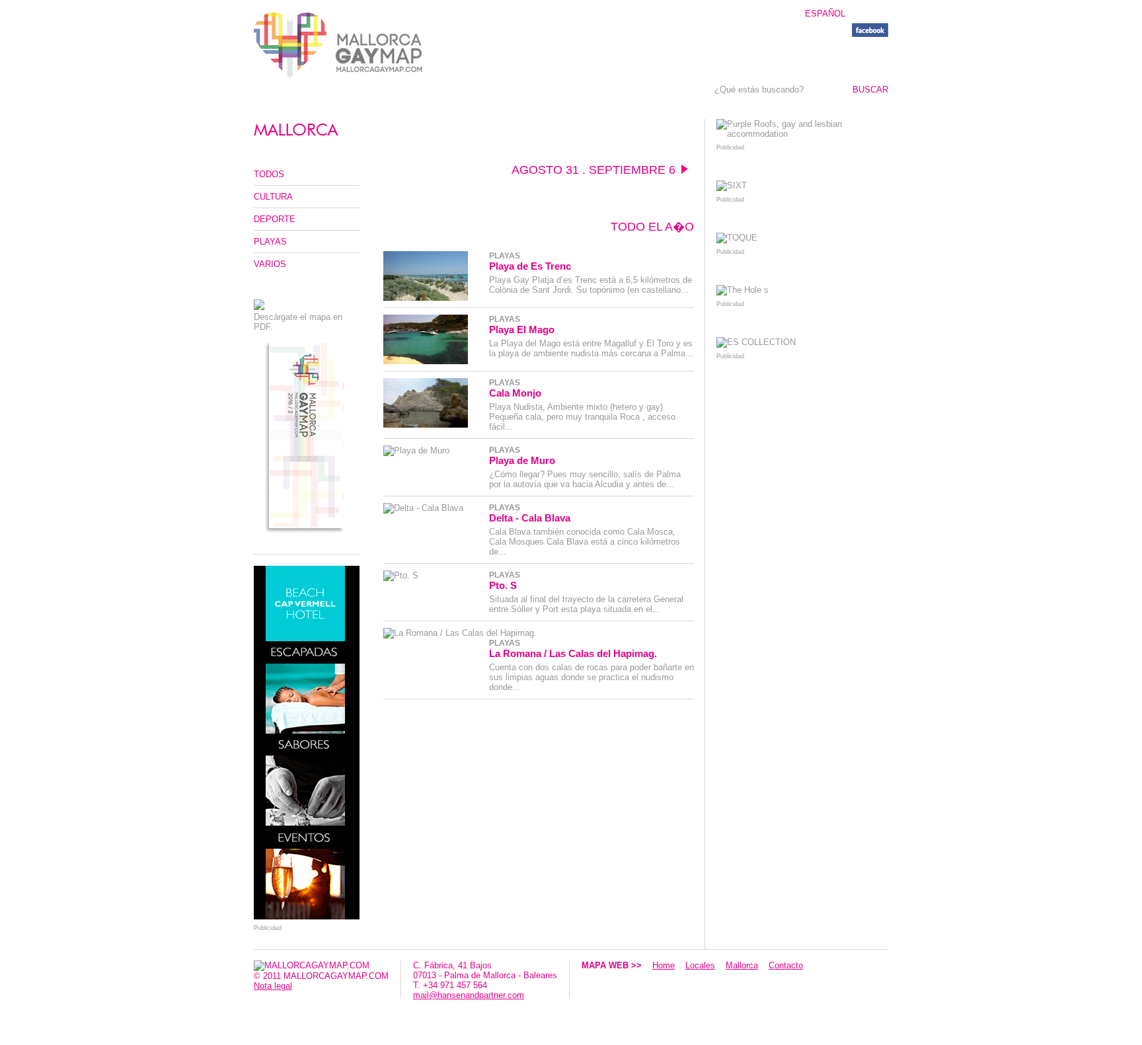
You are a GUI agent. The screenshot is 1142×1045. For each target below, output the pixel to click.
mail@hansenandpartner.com (468, 995)
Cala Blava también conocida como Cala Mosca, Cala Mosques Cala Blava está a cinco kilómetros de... (584, 542)
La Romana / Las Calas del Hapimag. (573, 653)
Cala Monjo (515, 393)
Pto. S (503, 585)
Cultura (273, 197)
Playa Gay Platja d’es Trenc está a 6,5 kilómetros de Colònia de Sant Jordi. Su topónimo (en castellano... (590, 285)
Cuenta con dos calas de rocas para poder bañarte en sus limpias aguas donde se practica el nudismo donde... (591, 677)
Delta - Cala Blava (529, 517)
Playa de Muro (522, 460)
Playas (270, 242)
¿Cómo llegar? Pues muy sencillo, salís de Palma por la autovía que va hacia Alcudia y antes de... (585, 479)
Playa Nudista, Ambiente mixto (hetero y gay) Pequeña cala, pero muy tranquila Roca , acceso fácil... (582, 417)
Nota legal (273, 986)
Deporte (274, 219)
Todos (269, 174)
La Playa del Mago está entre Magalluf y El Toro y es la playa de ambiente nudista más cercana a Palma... (591, 348)
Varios (270, 264)
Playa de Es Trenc (530, 266)
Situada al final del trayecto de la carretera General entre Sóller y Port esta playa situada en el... (586, 604)
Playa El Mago (521, 329)
